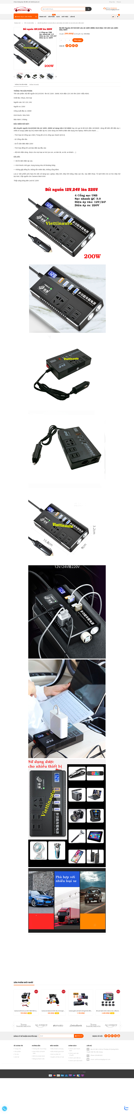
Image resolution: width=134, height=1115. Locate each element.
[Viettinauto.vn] (23, 9)
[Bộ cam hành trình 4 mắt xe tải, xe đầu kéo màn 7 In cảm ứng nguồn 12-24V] (108, 999)
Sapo (84, 1072)
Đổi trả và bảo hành (39, 1056)
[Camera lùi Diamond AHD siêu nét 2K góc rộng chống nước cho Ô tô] (53, 999)
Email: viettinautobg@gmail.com (100, 1059)
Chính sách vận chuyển (74, 1054)
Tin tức (17, 1054)
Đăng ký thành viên (39, 1059)
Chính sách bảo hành (75, 1060)
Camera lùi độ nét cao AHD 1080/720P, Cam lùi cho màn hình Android (32, 1011)
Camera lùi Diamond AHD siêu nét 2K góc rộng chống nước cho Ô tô (60, 1011)
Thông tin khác (34, 84)
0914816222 (98, 1055)
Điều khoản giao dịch (57, 1051)
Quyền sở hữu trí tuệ (57, 1057)
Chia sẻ (61, 46)
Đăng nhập (112, 2)
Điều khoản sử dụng (57, 1049)
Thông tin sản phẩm (21, 84)
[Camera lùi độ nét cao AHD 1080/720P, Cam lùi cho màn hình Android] (26, 999)
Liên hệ (17, 1057)
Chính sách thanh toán (74, 1049)
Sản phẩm (18, 1051)
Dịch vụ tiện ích (56, 1054)
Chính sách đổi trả (74, 1058)
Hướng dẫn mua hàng (39, 1049)
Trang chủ (18, 1049)
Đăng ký (119, 2)
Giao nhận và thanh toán (39, 1052)
